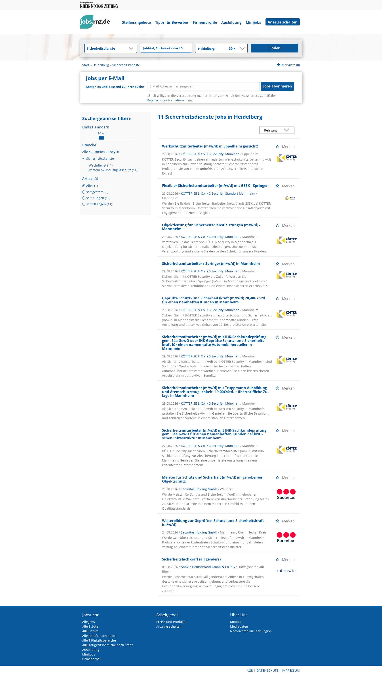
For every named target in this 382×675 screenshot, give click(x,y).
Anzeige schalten (283, 22)
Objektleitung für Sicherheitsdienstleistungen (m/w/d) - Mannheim (211, 227)
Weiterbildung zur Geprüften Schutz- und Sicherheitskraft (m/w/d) (213, 522)
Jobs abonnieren (277, 86)
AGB (250, 670)
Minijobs (253, 22)
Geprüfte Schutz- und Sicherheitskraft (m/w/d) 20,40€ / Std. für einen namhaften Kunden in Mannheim (214, 300)
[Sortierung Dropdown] (287, 130)
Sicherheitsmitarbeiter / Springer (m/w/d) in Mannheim (211, 263)
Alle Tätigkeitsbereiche (99, 640)
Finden (274, 48)
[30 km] (101, 138)
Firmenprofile (205, 22)
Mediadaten (239, 626)
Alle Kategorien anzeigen (100, 151)
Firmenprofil (91, 659)
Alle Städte (90, 626)
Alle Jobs (88, 622)
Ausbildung (231, 22)
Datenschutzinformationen (167, 100)
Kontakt (235, 622)
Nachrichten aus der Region (251, 631)
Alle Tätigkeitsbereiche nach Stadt (107, 645)
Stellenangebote (136, 22)
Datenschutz (267, 670)
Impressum (291, 670)
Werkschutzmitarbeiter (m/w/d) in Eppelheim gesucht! (210, 146)
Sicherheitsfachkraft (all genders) (191, 559)
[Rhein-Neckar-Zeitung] (96, 23)
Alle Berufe (90, 631)
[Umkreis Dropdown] (242, 48)
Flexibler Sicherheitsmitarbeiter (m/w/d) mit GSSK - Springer (215, 185)
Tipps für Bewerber (171, 22)
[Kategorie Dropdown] (132, 48)
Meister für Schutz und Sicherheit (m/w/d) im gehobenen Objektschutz (212, 479)
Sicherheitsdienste (100, 158)
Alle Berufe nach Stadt (98, 636)
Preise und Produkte (171, 622)
